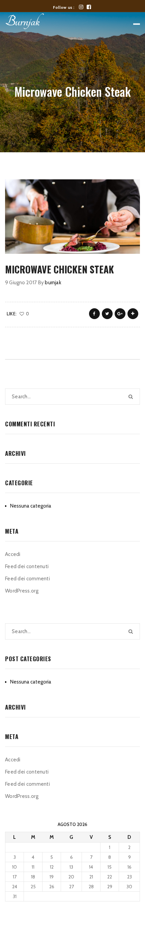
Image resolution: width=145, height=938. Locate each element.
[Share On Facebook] (94, 313)
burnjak (53, 283)
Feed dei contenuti (27, 566)
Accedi (13, 554)
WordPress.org (21, 591)
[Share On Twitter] (107, 313)
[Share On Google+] (120, 313)
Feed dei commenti (27, 579)
